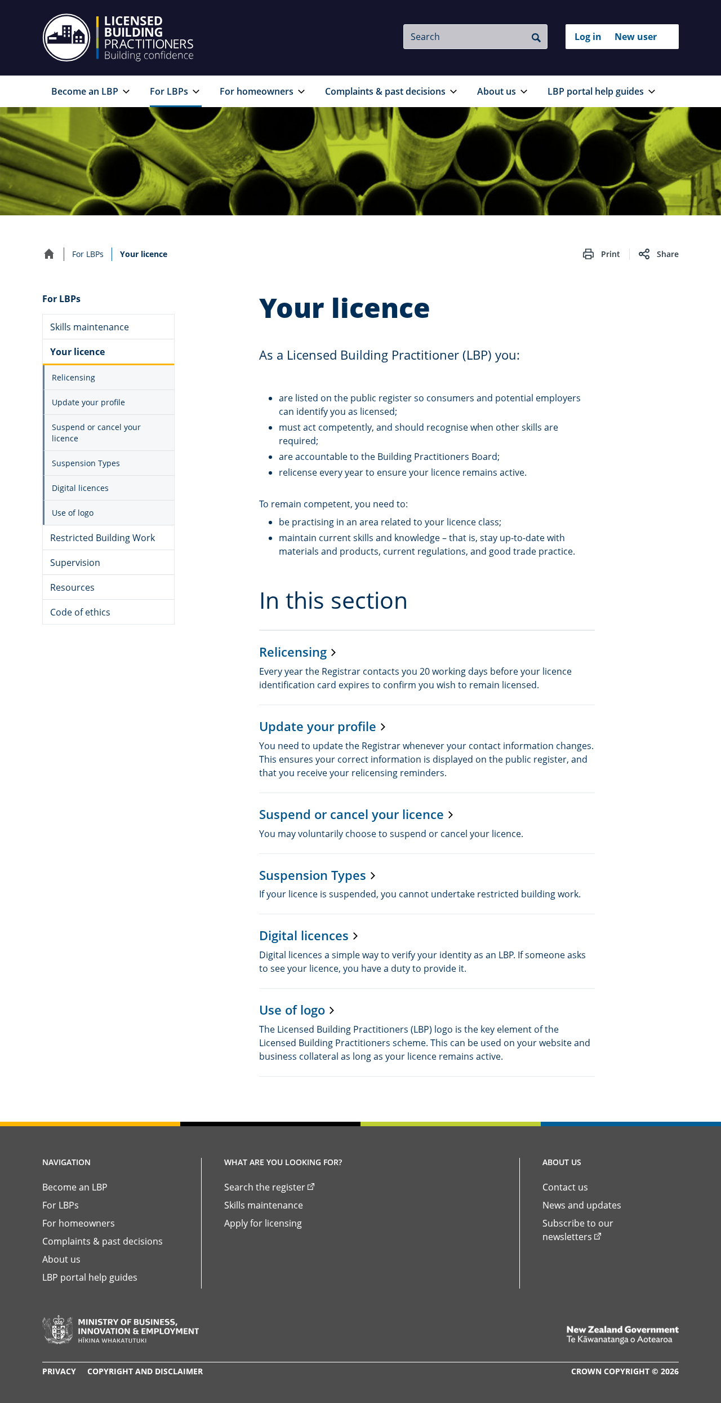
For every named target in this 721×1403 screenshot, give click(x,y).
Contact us (565, 1187)
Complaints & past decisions (385, 91)
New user (636, 36)
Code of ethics (80, 612)
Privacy (59, 1371)
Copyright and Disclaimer (145, 1371)
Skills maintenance (89, 327)
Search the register (264, 1187)
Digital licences (80, 488)
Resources (72, 587)
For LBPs (169, 91)
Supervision (75, 562)
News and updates (581, 1205)
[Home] (49, 253)
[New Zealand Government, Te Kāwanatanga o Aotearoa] (622, 1335)
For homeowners (256, 91)
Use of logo (73, 512)
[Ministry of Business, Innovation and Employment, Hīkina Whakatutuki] (120, 1329)
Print (610, 254)
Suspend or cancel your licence (96, 433)
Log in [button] (588, 36)
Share (668, 254)
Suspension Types (86, 463)
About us (496, 91)
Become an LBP (84, 91)
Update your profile (88, 402)
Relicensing (73, 377)
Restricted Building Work (102, 538)
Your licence (77, 352)
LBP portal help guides (596, 91)
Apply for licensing (263, 1223)
